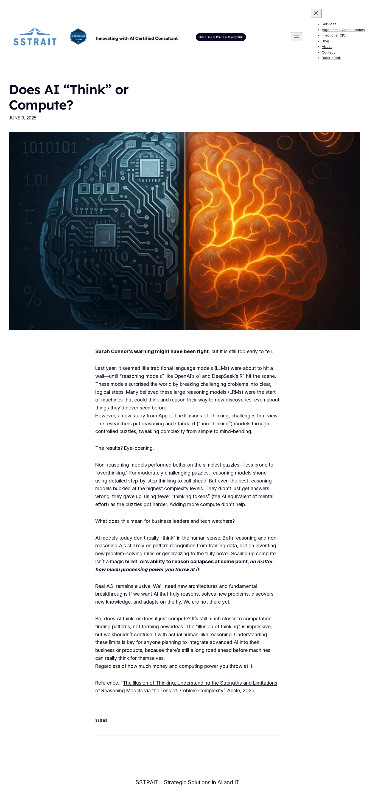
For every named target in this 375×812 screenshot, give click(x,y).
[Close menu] (316, 13)
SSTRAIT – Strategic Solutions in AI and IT (187, 782)
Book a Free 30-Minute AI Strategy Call (221, 37)
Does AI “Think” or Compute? (68, 97)
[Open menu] (296, 36)
